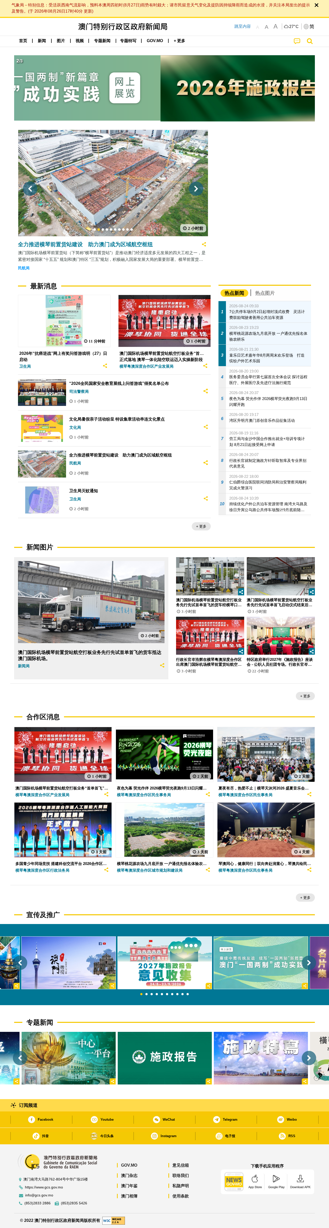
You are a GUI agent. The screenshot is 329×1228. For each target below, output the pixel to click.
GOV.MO (129, 1165)
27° (294, 27)
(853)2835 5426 (74, 1203)
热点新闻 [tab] (234, 293)
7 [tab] (172, 994)
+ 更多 (201, 526)
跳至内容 (242, 26)
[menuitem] (42, 41)
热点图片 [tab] (265, 293)
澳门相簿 (129, 1196)
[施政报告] (165, 1058)
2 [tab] (146, 994)
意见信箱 (180, 1165)
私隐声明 (180, 1186)
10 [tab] (187, 994)
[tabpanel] (165, 962)
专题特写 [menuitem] (128, 41)
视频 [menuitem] (80, 41)
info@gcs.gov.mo (39, 1195)
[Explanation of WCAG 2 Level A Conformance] (113, 1220)
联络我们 (180, 1175)
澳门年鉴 (129, 1186)
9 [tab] (182, 994)
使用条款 (180, 1196)
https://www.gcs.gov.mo (44, 1187)
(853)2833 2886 (37, 1203)
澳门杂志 (129, 1175)
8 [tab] (177, 994)
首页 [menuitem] (23, 41)
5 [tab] (161, 994)
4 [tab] (156, 994)
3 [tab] (151, 994)
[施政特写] (261, 1058)
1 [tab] (141, 994)
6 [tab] (167, 994)
